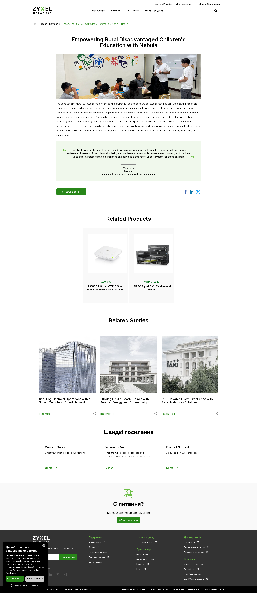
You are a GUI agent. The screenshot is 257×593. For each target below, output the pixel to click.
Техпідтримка (95, 542)
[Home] (35, 24)
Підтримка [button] (132, 10)
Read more (44, 413)
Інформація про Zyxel (193, 564)
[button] (25, 585)
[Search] (215, 11)
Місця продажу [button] (154, 10)
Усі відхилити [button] (35, 579)
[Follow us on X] (58, 575)
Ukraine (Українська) (210, 4)
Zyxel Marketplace (144, 542)
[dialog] (25, 566)
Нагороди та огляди (145, 559)
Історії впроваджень (193, 574)
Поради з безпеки (97, 557)
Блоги (139, 569)
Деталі (49, 467)
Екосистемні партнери (194, 552)
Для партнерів (184, 4)
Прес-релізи (142, 554)
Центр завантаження (98, 552)
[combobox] (43, 545)
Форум (92, 547)
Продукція (98, 10)
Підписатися (68, 557)
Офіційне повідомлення (133, 589)
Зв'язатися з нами (128, 520)
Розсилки (140, 564)
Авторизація (189, 542)
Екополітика (189, 569)
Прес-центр (143, 549)
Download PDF (73, 192)
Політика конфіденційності (186, 589)
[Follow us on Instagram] (65, 575)
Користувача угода (159, 589)
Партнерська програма (194, 547)
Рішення (115, 10)
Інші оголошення (96, 562)
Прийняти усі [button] (14, 579)
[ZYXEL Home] (42, 10)
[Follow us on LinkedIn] (50, 575)
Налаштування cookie (214, 589)
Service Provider (163, 4)
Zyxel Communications (194, 579)
